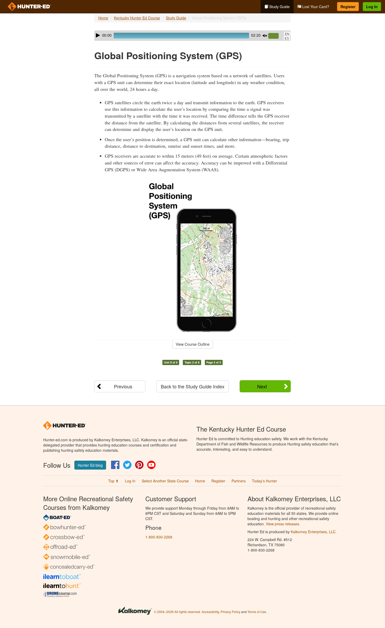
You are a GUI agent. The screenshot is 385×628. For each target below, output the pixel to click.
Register (347, 6)
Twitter (127, 465)
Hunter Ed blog (90, 465)
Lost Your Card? (315, 6)
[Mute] (265, 36)
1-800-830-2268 (158, 536)
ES (287, 38)
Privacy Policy (230, 611)
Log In (372, 6)
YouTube (151, 465)
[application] (192, 35)
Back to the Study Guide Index (192, 386)
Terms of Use (257, 611)
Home (103, 17)
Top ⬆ (113, 480)
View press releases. (283, 523)
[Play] (98, 35)
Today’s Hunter (264, 480)
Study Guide (279, 6)
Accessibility (210, 611)
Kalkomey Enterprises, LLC (313, 531)
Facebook (115, 465)
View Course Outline (193, 344)
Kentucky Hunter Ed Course (137, 17)
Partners (239, 480)
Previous (123, 386)
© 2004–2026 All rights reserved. (177, 611)
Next (262, 386)
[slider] (275, 36)
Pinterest (139, 465)
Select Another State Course (165, 480)
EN (287, 34)
